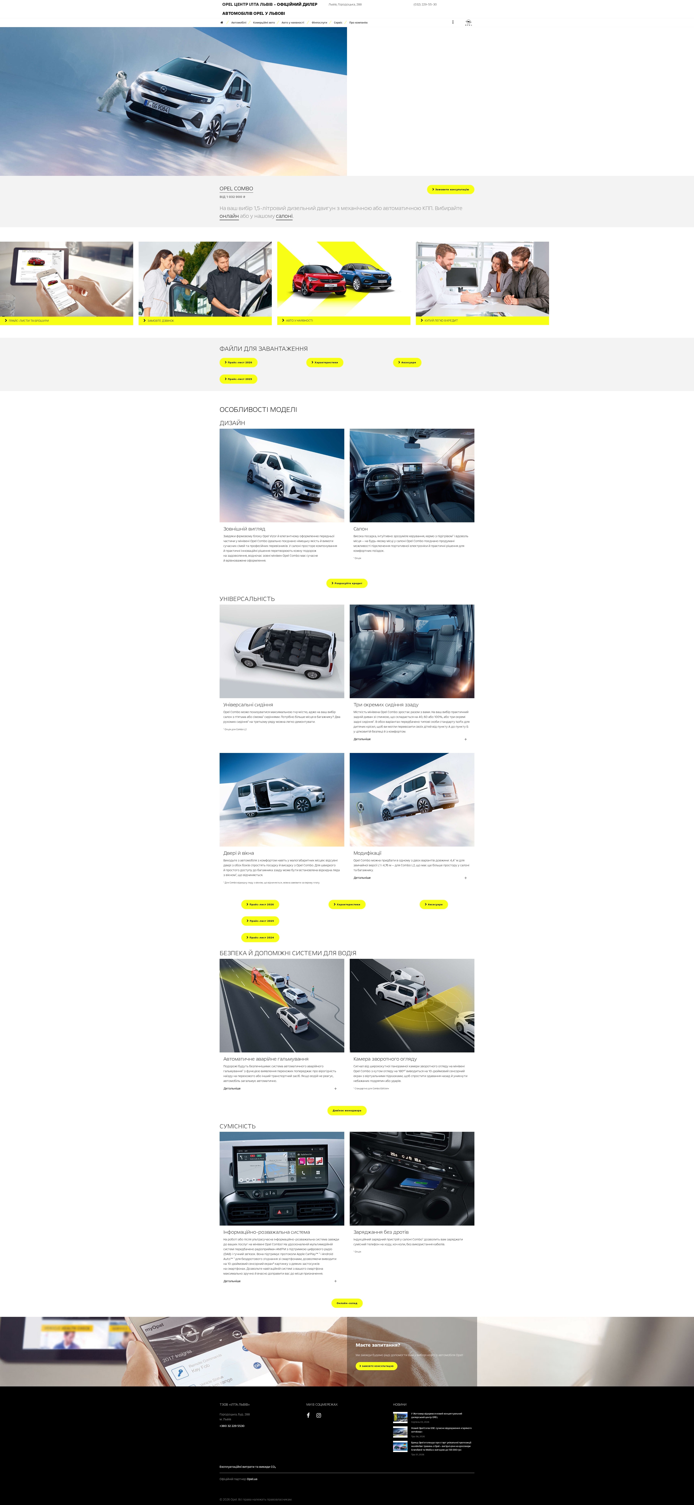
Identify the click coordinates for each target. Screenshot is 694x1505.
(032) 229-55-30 (425, 4)
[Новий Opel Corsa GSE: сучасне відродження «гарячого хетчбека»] (400, 1432)
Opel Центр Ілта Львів (247, 4)
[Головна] (223, 22)
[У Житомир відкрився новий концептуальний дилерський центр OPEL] (400, 1417)
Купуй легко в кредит (441, 320)
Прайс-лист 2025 (239, 379)
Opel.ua (252, 1479)
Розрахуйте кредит (348, 583)
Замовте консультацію (377, 1366)
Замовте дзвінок (160, 321)
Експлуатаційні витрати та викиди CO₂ (248, 1467)
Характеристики (326, 362)
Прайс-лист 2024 (261, 937)
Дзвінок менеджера (347, 1110)
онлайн (229, 216)
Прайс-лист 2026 (239, 362)
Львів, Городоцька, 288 (345, 4)
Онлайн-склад (347, 1303)
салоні (284, 216)
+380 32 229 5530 (232, 1426)
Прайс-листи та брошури (29, 321)
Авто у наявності (299, 320)
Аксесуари (408, 362)
